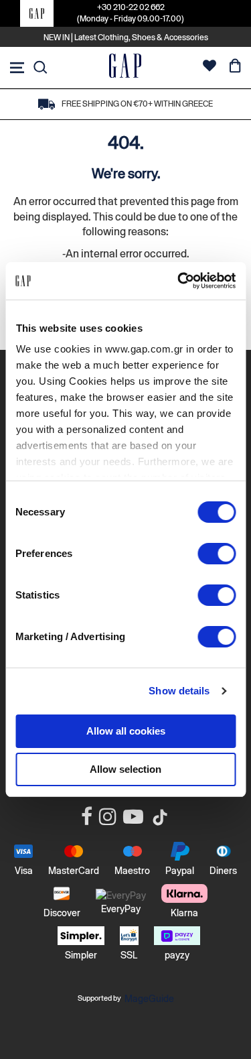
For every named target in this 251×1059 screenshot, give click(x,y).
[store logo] (125, 67)
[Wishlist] (209, 67)
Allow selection (125, 769)
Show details (179, 690)
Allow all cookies (125, 731)
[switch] (216, 555)
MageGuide (149, 998)
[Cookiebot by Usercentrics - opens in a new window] (179, 281)
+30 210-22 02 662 (131, 7)
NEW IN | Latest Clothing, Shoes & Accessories (126, 37)
